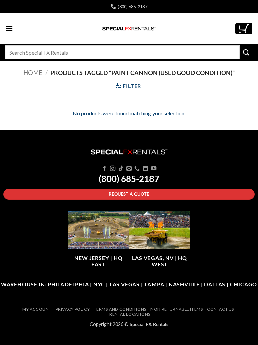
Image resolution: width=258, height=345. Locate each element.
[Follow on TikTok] (120, 169)
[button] (9, 28)
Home (32, 72)
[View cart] (243, 29)
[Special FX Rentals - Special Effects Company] (129, 28)
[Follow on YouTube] (153, 169)
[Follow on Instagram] (112, 169)
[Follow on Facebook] (104, 169)
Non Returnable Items (176, 309)
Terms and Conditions (120, 309)
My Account (36, 309)
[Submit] (246, 52)
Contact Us (220, 309)
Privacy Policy (73, 309)
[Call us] (137, 169)
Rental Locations (129, 314)
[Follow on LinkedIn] (145, 169)
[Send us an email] (129, 169)
